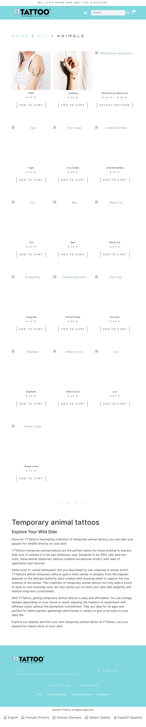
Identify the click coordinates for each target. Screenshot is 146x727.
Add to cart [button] (31, 105)
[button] (85, 13)
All (43, 36)
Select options (115, 105)
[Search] (128, 12)
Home (20, 36)
